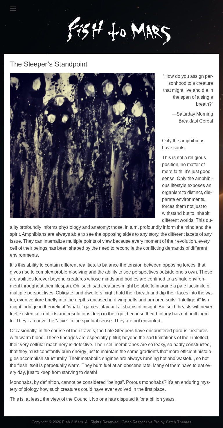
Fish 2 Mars (72, 422)
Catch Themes (178, 422)
